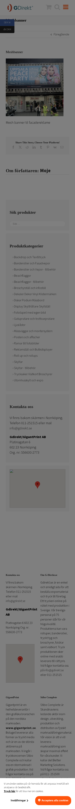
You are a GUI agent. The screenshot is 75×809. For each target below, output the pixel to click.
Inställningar (18, 800)
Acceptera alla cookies (55, 800)
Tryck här (9, 791)
